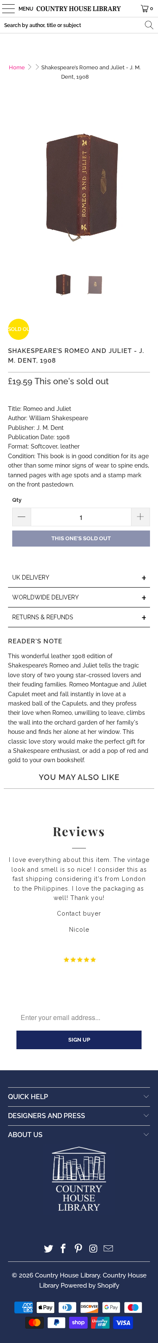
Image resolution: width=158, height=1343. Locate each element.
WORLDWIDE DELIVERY (79, 598)
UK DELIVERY (79, 578)
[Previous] (14, 187)
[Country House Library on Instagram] (93, 1249)
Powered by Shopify (90, 1285)
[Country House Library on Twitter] (48, 1249)
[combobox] (79, 25)
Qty (16, 500)
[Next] (143, 187)
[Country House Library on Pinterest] (78, 1249)
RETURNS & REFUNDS (79, 617)
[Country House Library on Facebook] (63, 1249)
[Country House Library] (79, 8)
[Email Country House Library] (108, 1249)
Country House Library (67, 1275)
